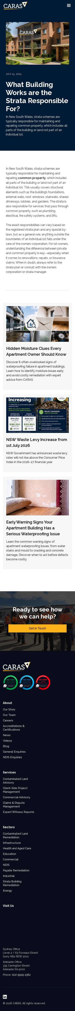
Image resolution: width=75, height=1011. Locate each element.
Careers (8, 720)
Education (9, 854)
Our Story (9, 709)
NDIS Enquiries (12, 757)
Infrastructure (12, 843)
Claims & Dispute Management (14, 804)
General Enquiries (14, 751)
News (7, 735)
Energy (7, 890)
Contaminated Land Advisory (15, 780)
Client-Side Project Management (15, 789)
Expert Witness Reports (18, 812)
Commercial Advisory (16, 797)
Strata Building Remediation (12, 883)
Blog (6, 746)
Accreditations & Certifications (13, 727)
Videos (7, 740)
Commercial (10, 859)
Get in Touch (37, 628)
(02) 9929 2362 (21, 974)
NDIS (6, 865)
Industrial (9, 876)
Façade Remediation (16, 870)
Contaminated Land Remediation (15, 835)
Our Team (9, 715)
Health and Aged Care (17, 848)
